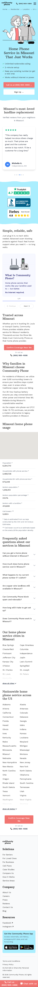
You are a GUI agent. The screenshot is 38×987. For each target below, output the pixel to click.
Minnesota (7, 750)
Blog (4, 911)
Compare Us (8, 873)
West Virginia (25, 799)
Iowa (5, 733)
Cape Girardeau (27, 645)
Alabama (6, 704)
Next (26, 306)
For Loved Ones (9, 858)
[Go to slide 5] (21, 174)
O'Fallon (6, 666)
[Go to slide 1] (14, 174)
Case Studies (8, 869)
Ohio (5, 775)
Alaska (23, 704)
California (7, 713)
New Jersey (25, 762)
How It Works (9, 877)
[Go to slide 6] (23, 174)
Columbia (24, 649)
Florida (6, 721)
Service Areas (9, 880)
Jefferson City (9, 657)
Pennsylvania (25, 779)
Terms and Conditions (11, 961)
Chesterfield (8, 649)
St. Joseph (24, 670)
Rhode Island (8, 783)
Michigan (24, 746)
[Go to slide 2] (16, 174)
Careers (6, 896)
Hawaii (5, 725)
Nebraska (7, 758)
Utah (22, 791)
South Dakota (9, 787)
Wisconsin (7, 804)
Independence (26, 653)
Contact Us (8, 907)
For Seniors (8, 855)
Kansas (23, 733)
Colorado (24, 713)
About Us (7, 892)
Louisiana (24, 737)
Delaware (24, 717)
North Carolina (9, 771)
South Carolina (26, 783)
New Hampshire (10, 762)
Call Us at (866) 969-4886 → (19, 85)
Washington (8, 799)
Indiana (23, 729)
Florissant (7, 653)
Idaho (22, 725)
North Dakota (26, 771)
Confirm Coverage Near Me (19, 347)
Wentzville (7, 678)
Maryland (24, 742)
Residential (15, 9)
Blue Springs (8, 645)
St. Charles (8, 670)
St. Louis (6, 674)
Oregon (6, 779)
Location (26, 9)
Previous (12, 306)
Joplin (22, 657)
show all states (9, 809)
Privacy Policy (8, 964)
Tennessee (24, 787)
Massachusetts (9, 746)
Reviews (6, 903)
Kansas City (8, 662)
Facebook (7, 923)
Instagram (7, 926)
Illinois (5, 729)
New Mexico (8, 766)
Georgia (23, 721)
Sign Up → (19, 92)
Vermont (6, 795)
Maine (5, 742)
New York (24, 766)
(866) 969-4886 (25, 4)
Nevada (23, 758)
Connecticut (8, 717)
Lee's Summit (26, 662)
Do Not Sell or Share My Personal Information (16, 969)
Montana (24, 754)
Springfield (24, 666)
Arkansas (24, 709)
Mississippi (24, 750)
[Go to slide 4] (19, 174)
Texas (5, 791)
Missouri (6, 754)
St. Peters (24, 674)
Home (5, 9)
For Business (8, 862)
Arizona (6, 709)
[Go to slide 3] (18, 174)
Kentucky (7, 737)
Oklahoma (24, 775)
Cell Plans (7, 866)
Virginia (23, 795)
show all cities (8, 683)
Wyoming (24, 804)
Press (5, 900)
